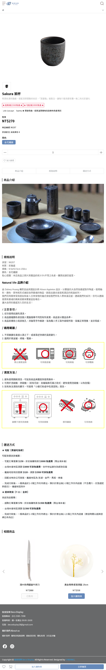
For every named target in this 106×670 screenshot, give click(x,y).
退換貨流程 (31, 635)
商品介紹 (19, 170)
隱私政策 (41, 635)
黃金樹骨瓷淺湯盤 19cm (76, 584)
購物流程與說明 (18, 635)
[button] (102, 571)
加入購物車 (37, 666)
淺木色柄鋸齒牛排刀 (30, 584)
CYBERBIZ (70, 659)
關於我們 (6, 635)
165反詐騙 (50, 635)
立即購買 (82, 666)
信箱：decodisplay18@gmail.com (17, 624)
